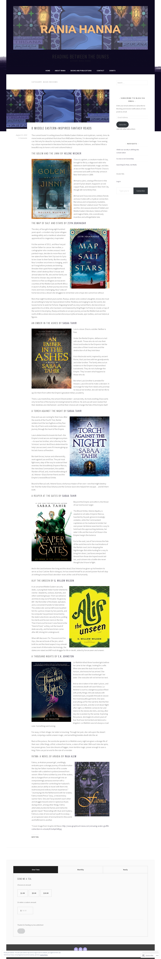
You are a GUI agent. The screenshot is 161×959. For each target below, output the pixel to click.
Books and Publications (81, 70)
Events (112, 70)
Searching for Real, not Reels (126, 165)
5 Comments (22, 138)
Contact (100, 70)
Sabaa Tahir (70, 323)
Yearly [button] (125, 869)
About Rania (60, 70)
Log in (118, 181)
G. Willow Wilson (64, 580)
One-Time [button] (35, 869)
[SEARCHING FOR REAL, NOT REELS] (85, 949)
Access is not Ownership (125, 159)
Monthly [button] (80, 869)
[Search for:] (132, 83)
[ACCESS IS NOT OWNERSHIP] (80, 949)
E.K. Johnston (66, 656)
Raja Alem (70, 756)
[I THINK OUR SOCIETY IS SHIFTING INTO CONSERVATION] (76, 949)
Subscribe (122, 124)
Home (48, 70)
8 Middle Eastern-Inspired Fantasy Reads (62, 128)
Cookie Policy (44, 955)
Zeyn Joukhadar (77, 223)
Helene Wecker (72, 153)
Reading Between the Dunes (80, 56)
